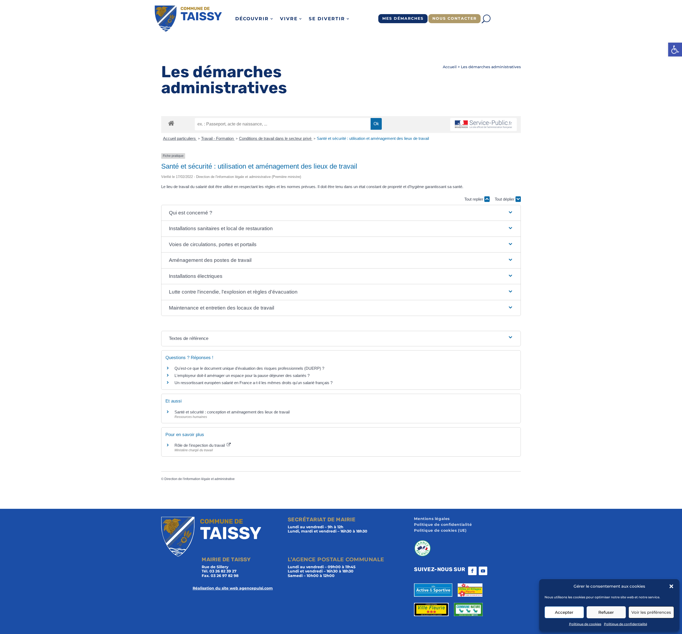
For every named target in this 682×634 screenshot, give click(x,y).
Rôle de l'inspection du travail (200, 445)
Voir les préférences (651, 612)
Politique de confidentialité (625, 624)
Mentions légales (432, 519)
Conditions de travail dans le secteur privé (275, 138)
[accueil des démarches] (171, 123)
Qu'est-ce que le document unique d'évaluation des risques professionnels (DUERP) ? (249, 368)
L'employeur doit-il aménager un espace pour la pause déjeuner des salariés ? (242, 375)
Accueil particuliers (180, 138)
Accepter (564, 612)
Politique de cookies (585, 624)
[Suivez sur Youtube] (483, 571)
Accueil (450, 66)
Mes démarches (403, 18)
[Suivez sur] (493, 571)
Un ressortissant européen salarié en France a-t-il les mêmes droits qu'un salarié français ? (253, 382)
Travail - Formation (218, 138)
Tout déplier (505, 199)
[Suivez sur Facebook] (472, 571)
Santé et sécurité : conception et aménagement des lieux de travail (232, 412)
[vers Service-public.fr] (483, 124)
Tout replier (474, 199)
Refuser (606, 612)
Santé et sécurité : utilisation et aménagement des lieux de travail (373, 138)
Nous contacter (454, 18)
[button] (675, 49)
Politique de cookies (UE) (440, 531)
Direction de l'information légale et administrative (199, 479)
